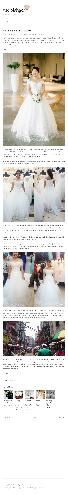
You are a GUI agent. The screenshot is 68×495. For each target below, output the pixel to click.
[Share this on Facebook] (8, 380)
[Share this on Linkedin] (17, 380)
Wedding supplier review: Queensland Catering (18, 405)
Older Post (61, 418)
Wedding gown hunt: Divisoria (17, 30)
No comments (40, 34)
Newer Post (7, 418)
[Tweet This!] (10, 380)
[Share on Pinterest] (15, 380)
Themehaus (12, 487)
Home (34, 418)
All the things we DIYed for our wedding (8, 403)
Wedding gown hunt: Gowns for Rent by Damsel (28, 405)
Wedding (31, 34)
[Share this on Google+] (12, 380)
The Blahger (17, 485)
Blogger (32, 485)
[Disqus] (34, 446)
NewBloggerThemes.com (37, 487)
